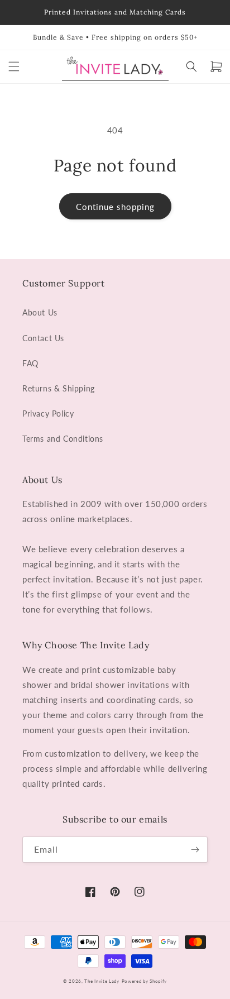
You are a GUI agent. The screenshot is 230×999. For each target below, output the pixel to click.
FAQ (30, 363)
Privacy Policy (48, 413)
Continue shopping (115, 207)
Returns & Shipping (58, 388)
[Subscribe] (195, 850)
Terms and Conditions (62, 438)
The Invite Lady (101, 981)
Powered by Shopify (144, 981)
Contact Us (43, 338)
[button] (14, 66)
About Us (40, 312)
